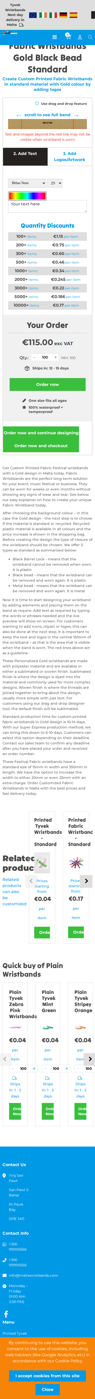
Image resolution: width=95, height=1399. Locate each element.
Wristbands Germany (63, 15)
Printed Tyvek (15, 1333)
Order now (41, 432)
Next (86, 881)
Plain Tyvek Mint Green (49, 1001)
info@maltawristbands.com (33, 1275)
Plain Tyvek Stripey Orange (83, 1001)
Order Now (17, 1111)
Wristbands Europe (33, 15)
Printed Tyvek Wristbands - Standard (48, 832)
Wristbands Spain (73, 15)
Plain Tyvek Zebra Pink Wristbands (23, 1004)
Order (44, 932)
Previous (31, 881)
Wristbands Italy (53, 15)
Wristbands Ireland (43, 15)
